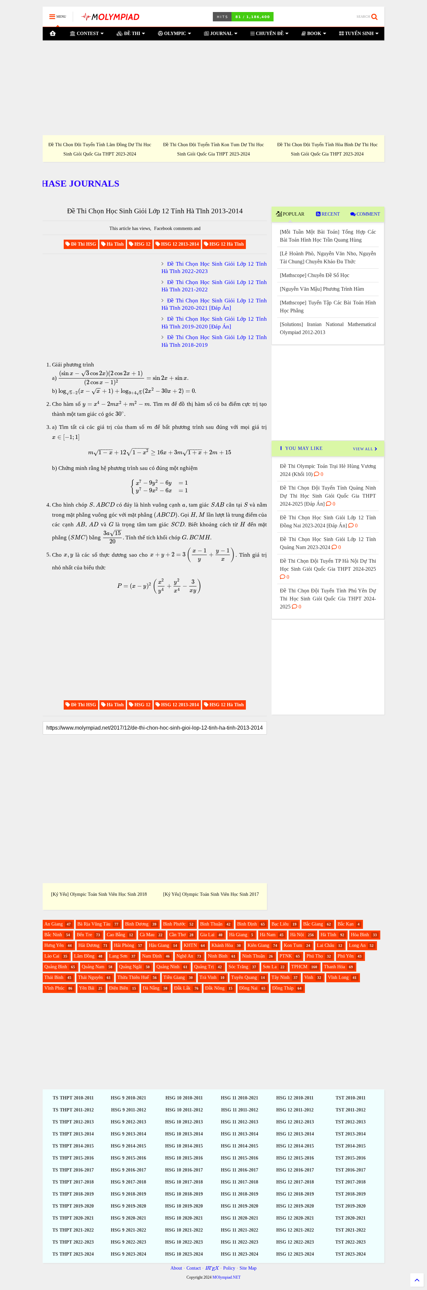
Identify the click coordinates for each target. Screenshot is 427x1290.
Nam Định (152, 956)
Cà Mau (147, 934)
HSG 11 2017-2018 (239, 1182)
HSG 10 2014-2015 (184, 1145)
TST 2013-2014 (350, 1133)
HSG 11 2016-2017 (239, 1170)
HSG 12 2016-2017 (295, 1170)
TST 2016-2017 (350, 1170)
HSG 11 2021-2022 (239, 1230)
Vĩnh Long (338, 977)
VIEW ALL (364, 449)
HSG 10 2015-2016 (184, 1157)
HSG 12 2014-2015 (295, 1145)
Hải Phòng (124, 945)
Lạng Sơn (118, 956)
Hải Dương (88, 945)
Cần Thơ (177, 934)
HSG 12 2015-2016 (295, 1157)
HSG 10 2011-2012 (184, 1109)
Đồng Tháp (283, 988)
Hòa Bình (360, 934)
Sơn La (270, 966)
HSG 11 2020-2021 (239, 1218)
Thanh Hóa (334, 966)
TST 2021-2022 (350, 1230)
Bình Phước (174, 924)
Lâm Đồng (84, 956)
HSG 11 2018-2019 (239, 1194)
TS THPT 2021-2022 (73, 1230)
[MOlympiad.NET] (110, 19)
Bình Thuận (211, 924)
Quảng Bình (55, 966)
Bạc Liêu (280, 924)
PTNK (286, 956)
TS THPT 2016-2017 (73, 1170)
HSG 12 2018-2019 (295, 1194)
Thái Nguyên (90, 977)
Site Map (248, 1268)
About (176, 1268)
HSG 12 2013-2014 (295, 1133)
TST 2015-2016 (350, 1157)
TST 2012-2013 (350, 1121)
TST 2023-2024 (350, 1254)
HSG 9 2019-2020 (128, 1206)
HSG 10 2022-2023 (184, 1242)
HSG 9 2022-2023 (128, 1242)
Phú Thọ (315, 956)
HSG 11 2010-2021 (239, 1097)
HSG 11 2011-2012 (239, 1109)
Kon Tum (293, 945)
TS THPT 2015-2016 (73, 1157)
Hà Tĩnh (328, 934)
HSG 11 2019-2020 (239, 1206)
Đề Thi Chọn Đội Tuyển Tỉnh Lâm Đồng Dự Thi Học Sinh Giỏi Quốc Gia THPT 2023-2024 (99, 149)
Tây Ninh (281, 977)
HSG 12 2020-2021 (295, 1218)
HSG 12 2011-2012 (295, 1109)
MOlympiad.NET (226, 1277)
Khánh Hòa (222, 945)
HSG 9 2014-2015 (128, 1145)
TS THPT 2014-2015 (73, 1145)
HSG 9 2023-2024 (128, 1254)
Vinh (308, 977)
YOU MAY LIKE (303, 448)
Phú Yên (346, 956)
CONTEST (87, 33)
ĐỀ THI (131, 33)
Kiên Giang (258, 945)
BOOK (313, 33)
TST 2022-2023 (350, 1242)
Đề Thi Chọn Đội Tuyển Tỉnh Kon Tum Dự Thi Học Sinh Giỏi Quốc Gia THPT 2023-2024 (213, 149)
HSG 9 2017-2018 (128, 1182)
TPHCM (299, 966)
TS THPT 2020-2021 (73, 1218)
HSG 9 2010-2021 (128, 1097)
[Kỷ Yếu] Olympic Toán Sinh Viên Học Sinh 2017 (211, 894)
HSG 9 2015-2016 (128, 1157)
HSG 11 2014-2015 (239, 1145)
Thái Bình (53, 977)
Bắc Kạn (346, 924)
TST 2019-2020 (350, 1206)
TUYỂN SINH (359, 33)
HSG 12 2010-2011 (295, 1097)
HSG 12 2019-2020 (295, 1206)
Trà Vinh (208, 977)
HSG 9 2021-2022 (128, 1230)
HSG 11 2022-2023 (239, 1242)
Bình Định (247, 924)
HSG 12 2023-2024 (295, 1254)
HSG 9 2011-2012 (128, 1109)
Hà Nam (268, 934)
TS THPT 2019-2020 (73, 1206)
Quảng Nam (93, 966)
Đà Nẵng (151, 988)
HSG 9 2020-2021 (128, 1218)
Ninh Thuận (253, 956)
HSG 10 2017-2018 (184, 1182)
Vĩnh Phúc (54, 988)
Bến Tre (84, 934)
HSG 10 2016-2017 (184, 1170)
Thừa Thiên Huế (133, 977)
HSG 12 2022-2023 (295, 1242)
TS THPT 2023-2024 (73, 1254)
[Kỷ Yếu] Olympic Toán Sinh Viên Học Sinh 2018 (99, 894)
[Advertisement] (213, 88)
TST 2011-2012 (351, 1109)
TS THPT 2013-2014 (73, 1133)
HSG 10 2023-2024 (184, 1254)
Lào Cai (51, 956)
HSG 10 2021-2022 (184, 1230)
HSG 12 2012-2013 (295, 1121)
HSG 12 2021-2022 (295, 1230)
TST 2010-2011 (351, 1097)
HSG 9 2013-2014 (128, 1133)
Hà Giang (238, 934)
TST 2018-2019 (350, 1194)
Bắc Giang (313, 924)
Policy (229, 1268)
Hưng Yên (54, 945)
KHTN (190, 945)
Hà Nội (297, 934)
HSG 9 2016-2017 (128, 1170)
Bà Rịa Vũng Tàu (93, 924)
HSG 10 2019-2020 (184, 1206)
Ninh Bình (218, 956)
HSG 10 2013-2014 (184, 1133)
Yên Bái (86, 988)
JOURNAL (221, 33)
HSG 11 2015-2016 (239, 1157)
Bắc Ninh (53, 934)
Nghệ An (184, 956)
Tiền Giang (174, 977)
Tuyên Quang (244, 977)
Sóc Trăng (238, 966)
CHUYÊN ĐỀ (269, 33)
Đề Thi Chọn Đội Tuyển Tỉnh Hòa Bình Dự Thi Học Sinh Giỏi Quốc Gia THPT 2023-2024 (327, 149)
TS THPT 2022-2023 (73, 1242)
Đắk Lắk (182, 988)
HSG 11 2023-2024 (239, 1254)
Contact (193, 1268)
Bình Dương (136, 924)
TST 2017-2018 (350, 1182)
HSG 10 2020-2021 (184, 1218)
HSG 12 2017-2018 (295, 1182)
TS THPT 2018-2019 (73, 1194)
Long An (357, 945)
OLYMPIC (174, 33)
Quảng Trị (204, 966)
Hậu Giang (159, 945)
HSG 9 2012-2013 (128, 1121)
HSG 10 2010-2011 (184, 1097)
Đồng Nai (248, 988)
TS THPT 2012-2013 (73, 1121)
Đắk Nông (215, 988)
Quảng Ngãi (130, 966)
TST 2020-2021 (350, 1218)
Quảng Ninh (167, 966)
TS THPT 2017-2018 (73, 1182)
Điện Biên (118, 988)
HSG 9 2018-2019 (128, 1194)
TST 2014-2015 (350, 1145)
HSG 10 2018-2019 (184, 1194)
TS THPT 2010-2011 (73, 1097)
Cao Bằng (116, 934)
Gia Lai (207, 934)
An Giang (53, 924)
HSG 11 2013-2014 (239, 1133)
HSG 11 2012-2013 (239, 1121)
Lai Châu (325, 945)
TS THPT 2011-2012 (73, 1109)
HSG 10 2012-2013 (184, 1121)
